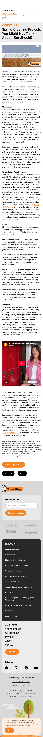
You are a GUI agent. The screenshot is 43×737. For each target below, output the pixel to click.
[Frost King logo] (12, 488)
